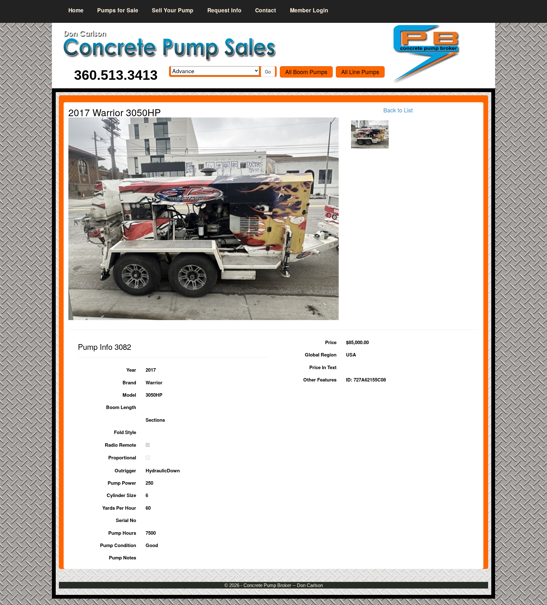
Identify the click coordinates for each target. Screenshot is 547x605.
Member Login (309, 10)
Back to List (398, 110)
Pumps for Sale (117, 10)
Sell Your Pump (172, 10)
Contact (265, 10)
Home (76, 10)
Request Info (224, 10)
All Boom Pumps (306, 71)
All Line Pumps (360, 71)
